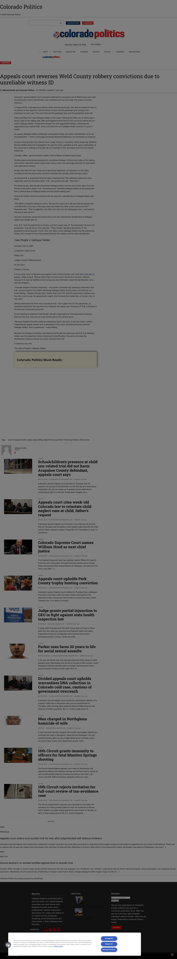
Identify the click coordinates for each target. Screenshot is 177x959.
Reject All (109, 944)
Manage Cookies (109, 949)
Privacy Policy (58, 946)
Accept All (109, 938)
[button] (8, 945)
